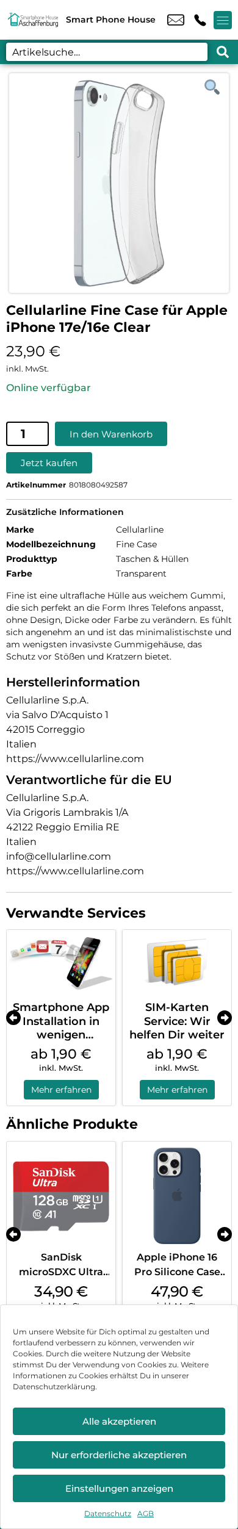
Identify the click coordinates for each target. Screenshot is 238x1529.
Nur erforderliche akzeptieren (119, 1455)
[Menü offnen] (223, 20)
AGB (145, 1513)
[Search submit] (223, 52)
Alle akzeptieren (119, 1421)
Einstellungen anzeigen (119, 1488)
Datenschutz (107, 1513)
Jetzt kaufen (49, 463)
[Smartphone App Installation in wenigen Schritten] (61, 962)
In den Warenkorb (111, 434)
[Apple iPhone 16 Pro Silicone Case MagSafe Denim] (177, 1196)
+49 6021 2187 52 (200, 20)
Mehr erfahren (61, 1089)
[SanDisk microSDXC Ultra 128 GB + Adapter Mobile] (61, 1196)
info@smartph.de (176, 20)
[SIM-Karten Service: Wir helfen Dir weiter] (177, 962)
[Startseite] (33, 20)
